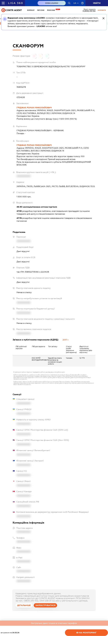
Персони (40, 10)
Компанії (30, 10)
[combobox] (66, 340)
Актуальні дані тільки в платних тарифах (54, 623)
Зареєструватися (45, 605)
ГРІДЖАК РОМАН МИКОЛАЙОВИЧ (34, 107)
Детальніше (24, 605)
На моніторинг (87, 633)
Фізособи (51, 10)
